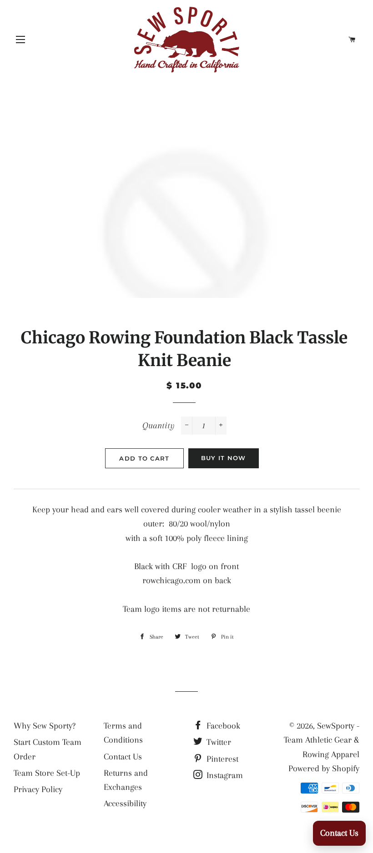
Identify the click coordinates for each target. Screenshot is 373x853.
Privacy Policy (38, 789)
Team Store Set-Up (47, 773)
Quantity (158, 426)
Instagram (223, 775)
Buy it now (223, 457)
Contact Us (123, 757)
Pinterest (221, 759)
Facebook (222, 726)
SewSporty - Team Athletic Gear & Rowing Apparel (321, 740)
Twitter (217, 742)
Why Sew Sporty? (45, 726)
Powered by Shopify (323, 769)
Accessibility (125, 803)
